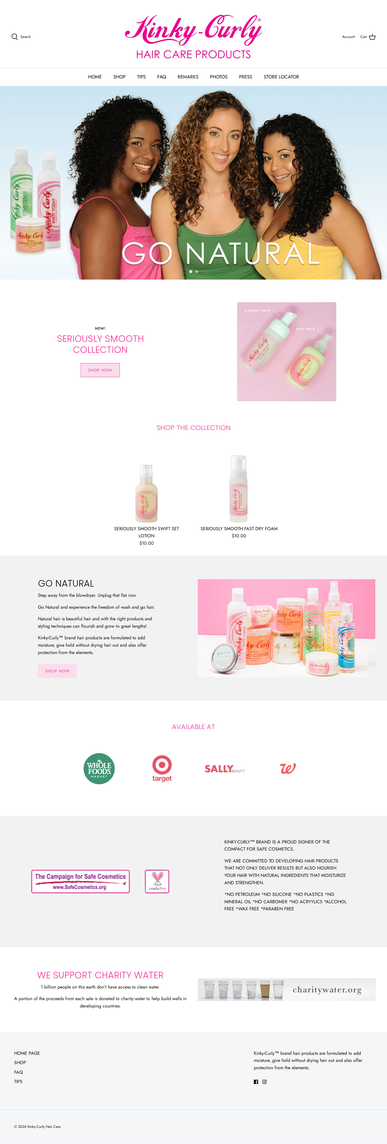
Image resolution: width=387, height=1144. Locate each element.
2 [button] (200, 269)
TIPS (141, 76)
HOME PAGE (27, 1053)
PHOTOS (218, 76)
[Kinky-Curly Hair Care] (193, 37)
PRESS (245, 76)
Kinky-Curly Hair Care (43, 1126)
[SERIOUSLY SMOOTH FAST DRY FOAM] (239, 482)
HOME (95, 76)
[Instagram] (264, 1082)
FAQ (161, 76)
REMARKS (188, 76)
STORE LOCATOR (281, 76)
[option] (193, 183)
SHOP (119, 76)
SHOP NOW (100, 370)
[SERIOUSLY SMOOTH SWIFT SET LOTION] (147, 482)
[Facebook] (256, 1082)
